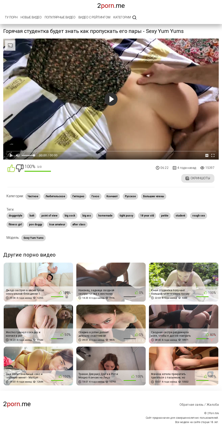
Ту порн (11, 17)
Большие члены (153, 196)
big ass (86, 215)
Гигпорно (78, 196)
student (180, 215)
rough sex (198, 215)
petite (164, 215)
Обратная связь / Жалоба (199, 404)
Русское (130, 196)
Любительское (55, 196)
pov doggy (35, 224)
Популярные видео (60, 17)
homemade (105, 215)
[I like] (11, 168)
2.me (111, 5)
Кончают (112, 196)
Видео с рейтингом (94, 17)
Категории (122, 17)
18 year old (147, 215)
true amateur (57, 224)
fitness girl (15, 224)
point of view (49, 215)
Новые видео (31, 17)
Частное (33, 196)
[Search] (134, 18)
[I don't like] (19, 168)
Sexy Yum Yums (33, 237)
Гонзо (95, 196)
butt (31, 215)
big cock (70, 215)
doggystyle (15, 215)
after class (78, 224)
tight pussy (126, 215)
